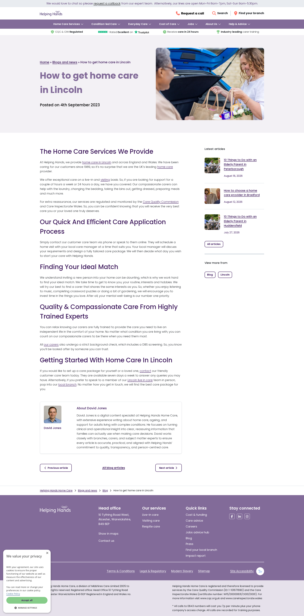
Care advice (194, 521)
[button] (27, 608)
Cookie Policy (13, 593)
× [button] (47, 553)
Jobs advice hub (197, 532)
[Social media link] (231, 516)
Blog (105, 490)
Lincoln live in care (140, 380)
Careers (191, 526)
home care (165, 167)
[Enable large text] (260, 571)
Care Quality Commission (161, 202)
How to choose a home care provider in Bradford (242, 192)
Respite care (151, 526)
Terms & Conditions (121, 571)
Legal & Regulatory (153, 571)
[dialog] (27, 581)
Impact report (196, 556)
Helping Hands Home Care (56, 490)
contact (145, 371)
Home (44, 62)
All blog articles (113, 468)
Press (189, 544)
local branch (67, 384)
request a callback (107, 3)
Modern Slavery (182, 571)
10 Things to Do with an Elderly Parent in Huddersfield (240, 221)
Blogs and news (64, 62)
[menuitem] (68, 24)
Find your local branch (201, 550)
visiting (105, 180)
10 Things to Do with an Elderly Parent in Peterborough (240, 164)
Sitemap (204, 571)
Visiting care (151, 521)
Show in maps (108, 534)
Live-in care (150, 515)
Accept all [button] (27, 600)
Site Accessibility (242, 571)
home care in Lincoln (96, 162)
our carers (51, 344)
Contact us (106, 541)
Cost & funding (196, 515)
